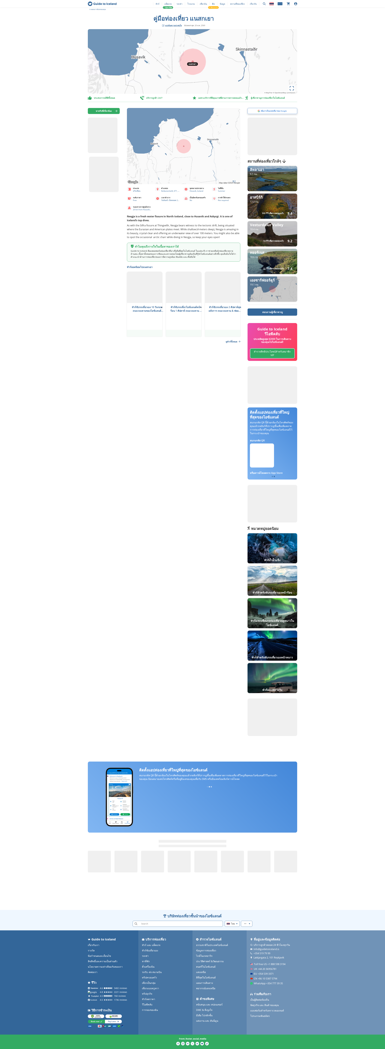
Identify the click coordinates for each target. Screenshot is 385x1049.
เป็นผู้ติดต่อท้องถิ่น (259, 999)
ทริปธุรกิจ (147, 993)
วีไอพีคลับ (147, 1004)
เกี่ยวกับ (253, 3)
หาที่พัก (146, 961)
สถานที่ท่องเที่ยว (237, 3)
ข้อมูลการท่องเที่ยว (206, 950)
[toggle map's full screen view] (292, 88)
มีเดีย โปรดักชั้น (204, 1015)
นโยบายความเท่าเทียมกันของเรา (105, 966)
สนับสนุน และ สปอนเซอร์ (209, 1004)
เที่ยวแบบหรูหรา (150, 988)
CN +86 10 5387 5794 (265, 978)
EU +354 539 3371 (264, 973)
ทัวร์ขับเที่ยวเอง (150, 950)
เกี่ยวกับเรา (93, 945)
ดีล (213, 3)
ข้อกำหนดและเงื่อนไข (99, 955)
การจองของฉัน (150, 1009)
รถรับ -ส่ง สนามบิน (152, 972)
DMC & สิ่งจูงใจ (204, 1009)
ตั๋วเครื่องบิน (148, 966)
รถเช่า (179, 3)
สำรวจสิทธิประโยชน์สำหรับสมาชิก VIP (272, 353)
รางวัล (91, 950)
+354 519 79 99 (262, 953)
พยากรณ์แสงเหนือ (205, 988)
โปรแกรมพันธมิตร (260, 1015)
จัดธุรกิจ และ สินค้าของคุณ (264, 1005)
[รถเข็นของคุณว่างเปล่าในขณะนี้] (288, 3)
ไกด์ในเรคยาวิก (204, 955)
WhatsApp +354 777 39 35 (268, 983)
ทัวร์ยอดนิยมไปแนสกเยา (140, 267)
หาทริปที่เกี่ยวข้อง (104, 110)
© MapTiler (268, 93)
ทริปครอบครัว (149, 977)
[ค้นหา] (264, 3)
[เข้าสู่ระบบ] (295, 3)
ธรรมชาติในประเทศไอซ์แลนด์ (212, 945)
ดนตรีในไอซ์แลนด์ (206, 966)
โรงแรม (191, 3)
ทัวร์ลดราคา (148, 999)
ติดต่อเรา (92, 972)
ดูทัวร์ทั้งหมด (231, 341)
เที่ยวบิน (203, 3)
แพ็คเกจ (168, 3)
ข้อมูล (222, 3)
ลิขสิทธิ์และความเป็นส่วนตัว (102, 961)
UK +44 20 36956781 (265, 969)
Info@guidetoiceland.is (266, 949)
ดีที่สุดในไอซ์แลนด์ (206, 977)
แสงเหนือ (201, 972)
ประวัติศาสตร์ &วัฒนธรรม (210, 961)
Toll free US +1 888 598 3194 (269, 964)
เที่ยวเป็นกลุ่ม (149, 982)
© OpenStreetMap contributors (284, 93)
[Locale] (271, 3)
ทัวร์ (157, 3)
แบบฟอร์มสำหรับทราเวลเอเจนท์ (267, 1010)
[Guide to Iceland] (102, 4)
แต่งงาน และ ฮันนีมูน (207, 1020)
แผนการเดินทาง (204, 982)
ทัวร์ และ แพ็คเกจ (151, 945)
